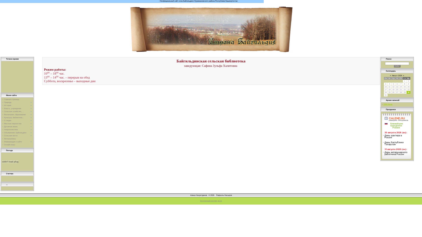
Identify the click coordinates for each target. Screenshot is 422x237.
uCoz (220, 201)
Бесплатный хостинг (208, 201)
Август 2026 (397, 76)
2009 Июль (387, 104)
